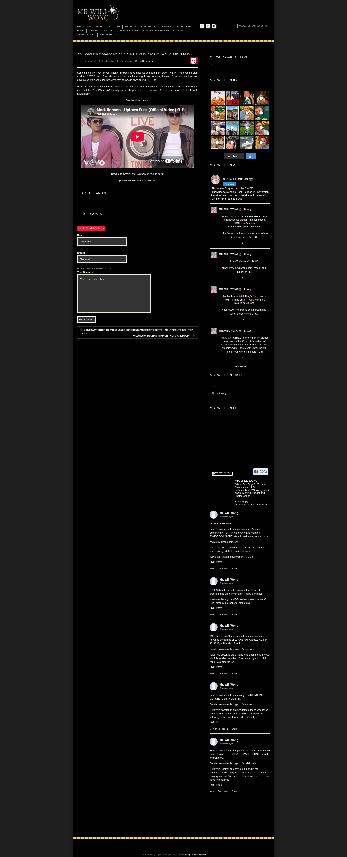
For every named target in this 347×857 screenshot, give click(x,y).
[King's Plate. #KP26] (247, 128)
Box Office (148, 26)
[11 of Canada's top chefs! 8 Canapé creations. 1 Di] (247, 113)
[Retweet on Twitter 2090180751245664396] (229, 278)
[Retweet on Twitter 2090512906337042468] (229, 243)
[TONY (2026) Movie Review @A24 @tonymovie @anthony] (218, 143)
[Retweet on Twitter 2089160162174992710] (229, 319)
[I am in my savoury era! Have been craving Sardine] (262, 128)
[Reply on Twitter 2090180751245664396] (222, 278)
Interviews (184, 26)
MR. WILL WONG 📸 (230, 209)
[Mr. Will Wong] (222, 474)
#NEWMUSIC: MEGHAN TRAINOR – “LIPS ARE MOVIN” (162, 335)
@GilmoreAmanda (245, 223)
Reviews (130, 27)
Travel (93, 30)
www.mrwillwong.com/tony (224, 541)
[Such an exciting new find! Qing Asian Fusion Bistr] (247, 98)
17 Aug (248, 289)
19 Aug (248, 254)
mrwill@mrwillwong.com (194, 854)
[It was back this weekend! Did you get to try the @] (218, 128)
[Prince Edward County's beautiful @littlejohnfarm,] (233, 113)
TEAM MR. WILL (86, 34)
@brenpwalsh (229, 344)
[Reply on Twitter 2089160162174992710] (222, 319)
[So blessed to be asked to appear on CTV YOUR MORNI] (233, 143)
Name (81, 235)
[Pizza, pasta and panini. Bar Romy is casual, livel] (218, 98)
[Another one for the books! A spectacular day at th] (233, 128)
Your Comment (86, 272)
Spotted (108, 30)
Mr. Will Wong (229, 513)
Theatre (165, 26)
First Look (84, 26)
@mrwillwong (219, 393)
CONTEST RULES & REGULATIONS (163, 30)
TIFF (117, 26)
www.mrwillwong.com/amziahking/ (237, 763)
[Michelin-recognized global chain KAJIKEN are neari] (262, 143)
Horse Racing (128, 30)
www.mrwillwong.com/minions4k (236, 704)
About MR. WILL (109, 34)
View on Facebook (219, 568)
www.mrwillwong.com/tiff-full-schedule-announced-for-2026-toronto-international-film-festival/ (239, 600)
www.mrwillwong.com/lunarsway (236, 649)
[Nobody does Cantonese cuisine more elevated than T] (262, 98)
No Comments (146, 60)
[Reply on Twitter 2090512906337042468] (222, 243)
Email (81, 252)
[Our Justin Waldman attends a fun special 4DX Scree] (247, 143)
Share (234, 568)
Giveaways (103, 26)
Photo (219, 561)
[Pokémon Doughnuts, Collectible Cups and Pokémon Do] (218, 113)
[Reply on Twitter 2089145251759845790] (222, 358)
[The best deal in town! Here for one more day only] (262, 113)
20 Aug (248, 209)
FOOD (80, 30)
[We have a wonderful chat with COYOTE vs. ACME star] (233, 98)
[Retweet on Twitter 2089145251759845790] (229, 358)
